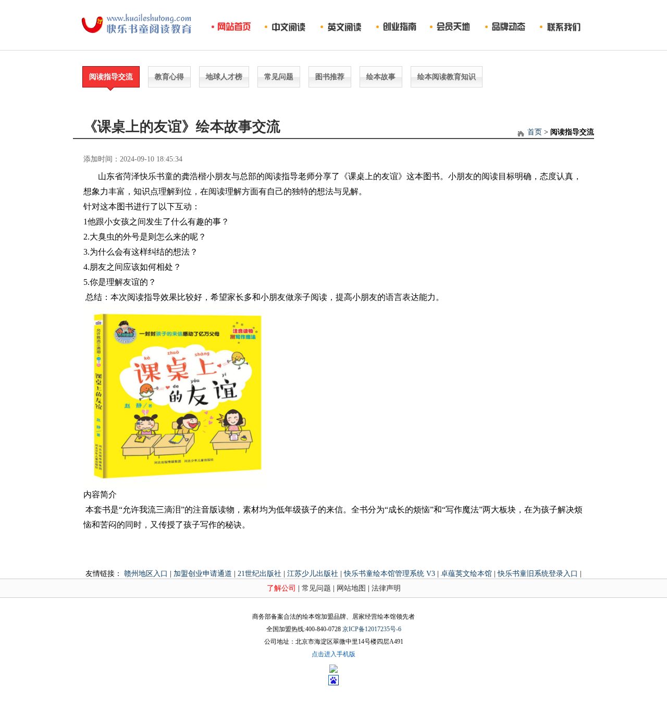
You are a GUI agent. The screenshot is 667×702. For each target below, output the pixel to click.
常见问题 (278, 77)
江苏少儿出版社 (312, 574)
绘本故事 (381, 77)
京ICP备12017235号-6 (371, 629)
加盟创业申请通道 (203, 574)
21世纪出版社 (259, 574)
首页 (534, 132)
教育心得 (169, 77)
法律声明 (386, 588)
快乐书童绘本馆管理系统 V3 (389, 574)
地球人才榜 (224, 77)
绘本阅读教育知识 (446, 77)
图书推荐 (329, 77)
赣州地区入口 (146, 574)
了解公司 (281, 588)
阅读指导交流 (111, 77)
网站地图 (351, 588)
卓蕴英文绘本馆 (466, 574)
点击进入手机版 (333, 654)
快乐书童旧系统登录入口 (538, 574)
